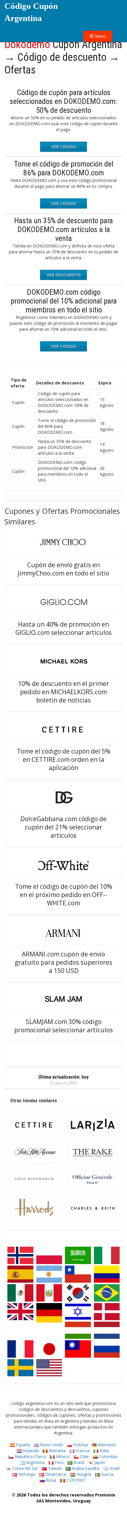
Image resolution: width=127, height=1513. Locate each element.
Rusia (50, 1480)
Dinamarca (55, 1474)
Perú (58, 1462)
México (62, 1456)
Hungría (83, 1474)
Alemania (106, 1444)
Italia (103, 1450)
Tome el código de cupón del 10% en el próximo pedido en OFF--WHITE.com (63, 894)
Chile (84, 1456)
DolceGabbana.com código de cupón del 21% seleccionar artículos (63, 827)
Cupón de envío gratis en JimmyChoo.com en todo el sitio (63, 569)
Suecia (106, 1474)
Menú (100, 36)
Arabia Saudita (85, 1468)
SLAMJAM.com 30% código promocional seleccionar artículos (63, 1026)
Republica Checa (29, 1456)
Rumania (57, 1450)
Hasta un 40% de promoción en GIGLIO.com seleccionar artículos (63, 628)
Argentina (35, 1462)
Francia (81, 1450)
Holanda (30, 1450)
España (22, 1444)
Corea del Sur (24, 1468)
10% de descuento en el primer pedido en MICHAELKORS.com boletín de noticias (63, 691)
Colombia (107, 1456)
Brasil (78, 1462)
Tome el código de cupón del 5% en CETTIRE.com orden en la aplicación (63, 759)
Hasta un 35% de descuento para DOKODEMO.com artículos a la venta (63, 229)
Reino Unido (51, 1444)
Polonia (80, 1444)
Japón (99, 1462)
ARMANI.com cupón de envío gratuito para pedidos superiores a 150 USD (63, 962)
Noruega (26, 1474)
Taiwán (54, 1468)
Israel (114, 1468)
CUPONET (75, 1480)
